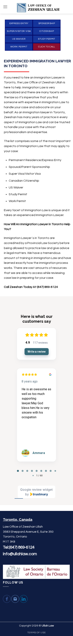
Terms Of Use (36, 632)
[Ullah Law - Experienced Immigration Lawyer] (39, 7)
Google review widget (36, 489)
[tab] (18, 471)
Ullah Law (48, 625)
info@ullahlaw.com (20, 554)
